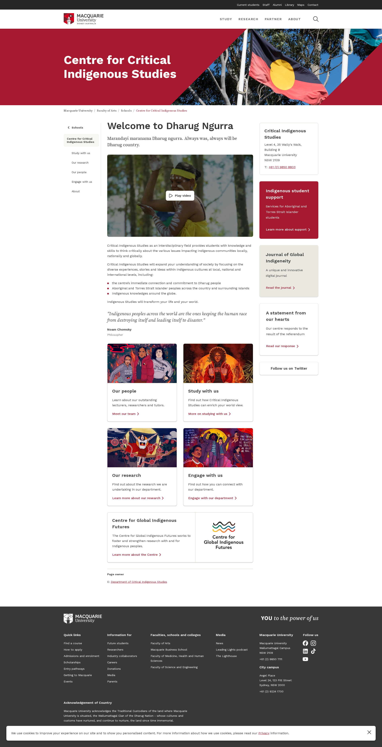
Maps (300, 4)
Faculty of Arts (107, 111)
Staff (266, 4)
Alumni (277, 4)
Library (289, 4)
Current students (248, 4)
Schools (126, 111)
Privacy (263, 733)
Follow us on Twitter (289, 368)
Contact (313, 4)
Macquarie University (78, 111)
